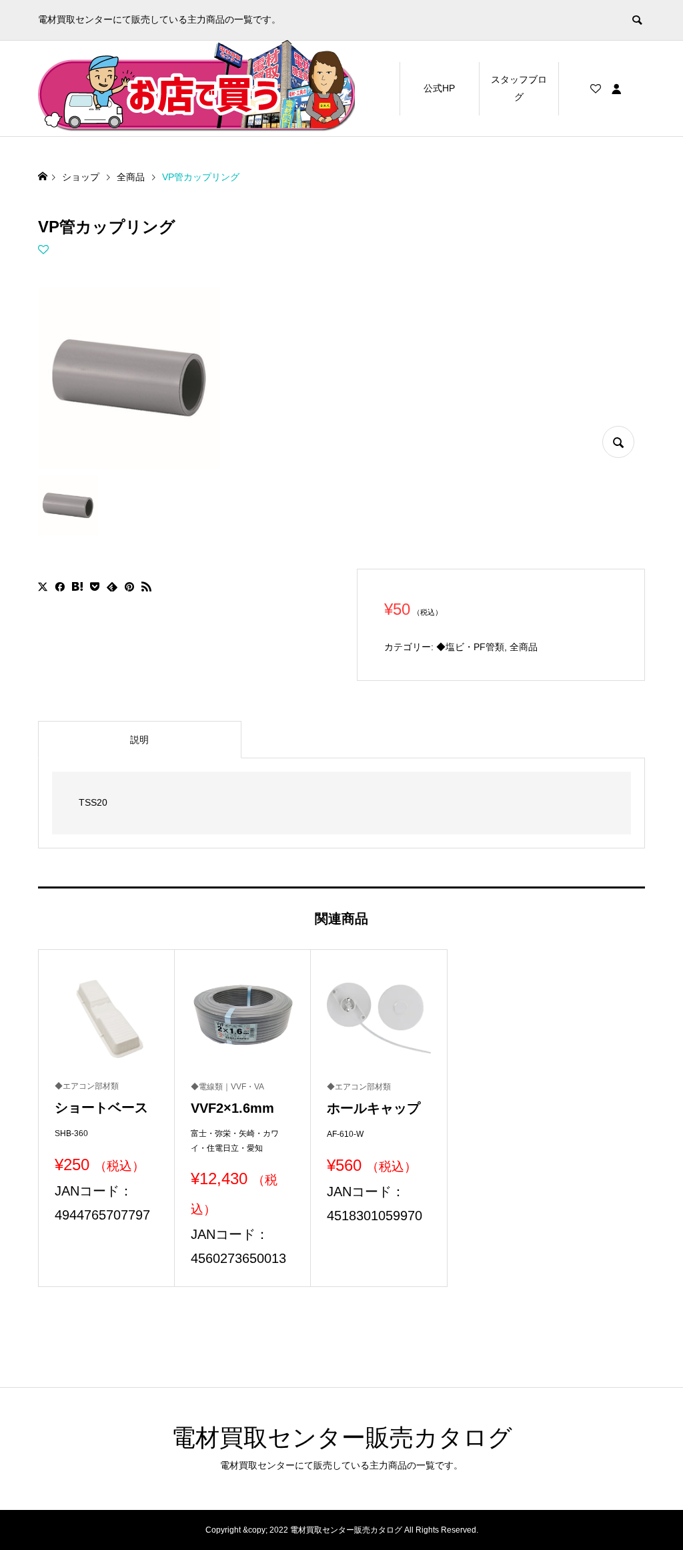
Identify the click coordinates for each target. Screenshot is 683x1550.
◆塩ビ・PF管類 (470, 646)
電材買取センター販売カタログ (341, 1437)
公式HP (439, 88)
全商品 (524, 646)
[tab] (139, 739)
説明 (139, 739)
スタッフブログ (519, 87)
